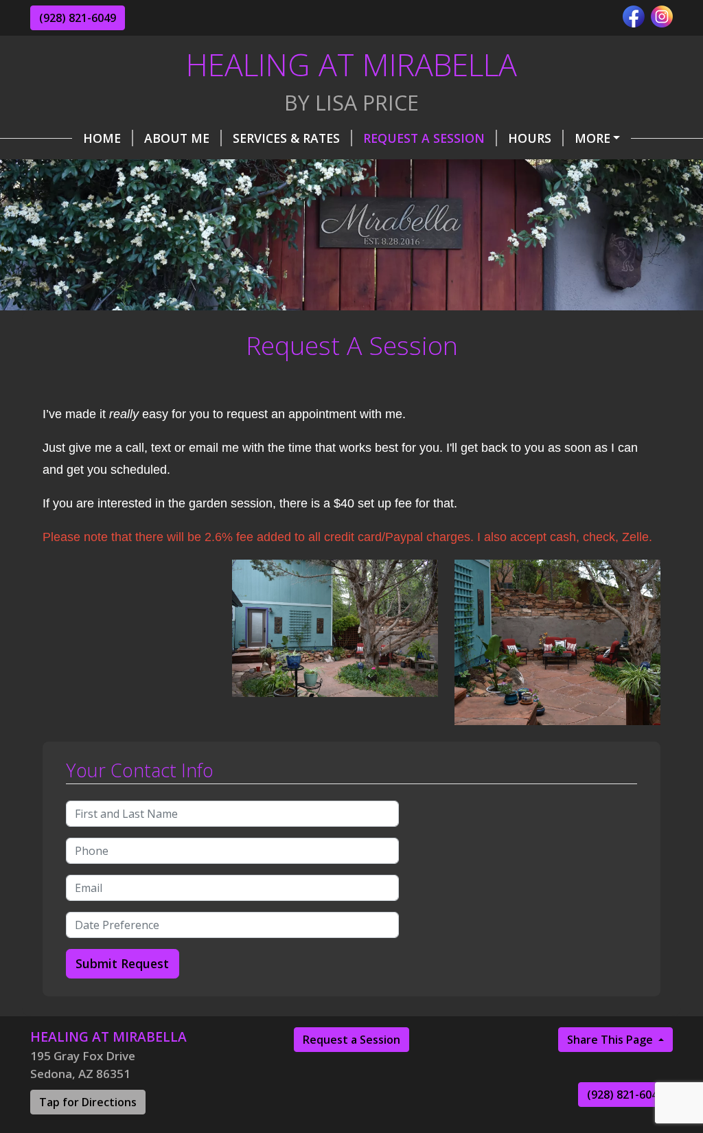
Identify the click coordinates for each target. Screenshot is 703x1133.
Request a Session (351, 1039)
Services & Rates (286, 138)
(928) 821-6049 (77, 17)
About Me (176, 138)
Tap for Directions (88, 1102)
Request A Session (424, 138)
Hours (529, 138)
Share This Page (611, 1039)
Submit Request (122, 963)
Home (102, 138)
